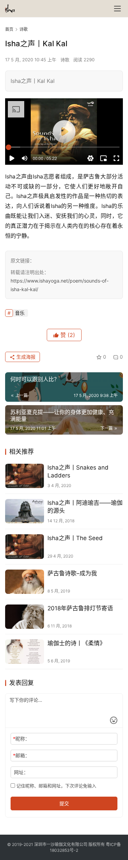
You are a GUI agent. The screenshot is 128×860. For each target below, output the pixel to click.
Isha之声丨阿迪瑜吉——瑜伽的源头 (85, 506)
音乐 (20, 313)
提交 (64, 803)
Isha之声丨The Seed (75, 538)
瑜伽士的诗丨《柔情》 (76, 643)
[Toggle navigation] (117, 8)
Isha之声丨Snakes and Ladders (78, 471)
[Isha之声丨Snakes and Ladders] (24, 476)
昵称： (21, 738)
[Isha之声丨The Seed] (24, 546)
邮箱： (21, 755)
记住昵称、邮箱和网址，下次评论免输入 (55, 785)
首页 (9, 29)
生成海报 (25, 357)
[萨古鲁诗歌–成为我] (24, 582)
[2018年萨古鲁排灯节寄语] (24, 617)
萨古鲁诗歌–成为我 (72, 573)
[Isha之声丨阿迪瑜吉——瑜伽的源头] (24, 511)
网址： (21, 772)
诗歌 (64, 59)
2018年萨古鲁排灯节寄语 (80, 608)
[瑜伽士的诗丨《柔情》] (24, 651)
